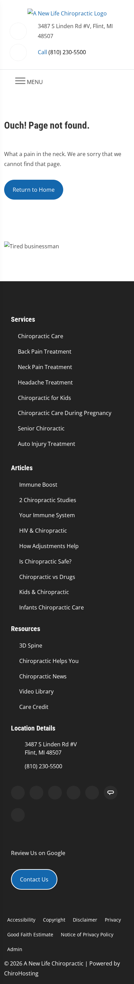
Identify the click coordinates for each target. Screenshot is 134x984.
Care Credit (33, 707)
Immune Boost (38, 484)
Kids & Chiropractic (44, 592)
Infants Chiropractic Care (51, 607)
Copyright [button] (54, 919)
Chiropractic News (43, 676)
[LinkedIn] (18, 815)
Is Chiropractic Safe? (45, 561)
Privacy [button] (113, 919)
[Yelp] (55, 792)
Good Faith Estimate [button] (30, 934)
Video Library (36, 691)
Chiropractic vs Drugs (47, 577)
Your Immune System (47, 515)
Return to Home (34, 189)
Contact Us (34, 879)
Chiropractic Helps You (49, 661)
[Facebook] (36, 792)
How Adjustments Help (49, 546)
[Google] (18, 792)
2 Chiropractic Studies (47, 500)
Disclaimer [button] (85, 919)
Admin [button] (14, 949)
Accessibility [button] (21, 919)
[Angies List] (111, 792)
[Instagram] (73, 792)
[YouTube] (92, 792)
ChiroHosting (21, 973)
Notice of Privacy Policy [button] (87, 934)
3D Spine (30, 645)
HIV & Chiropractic (43, 530)
